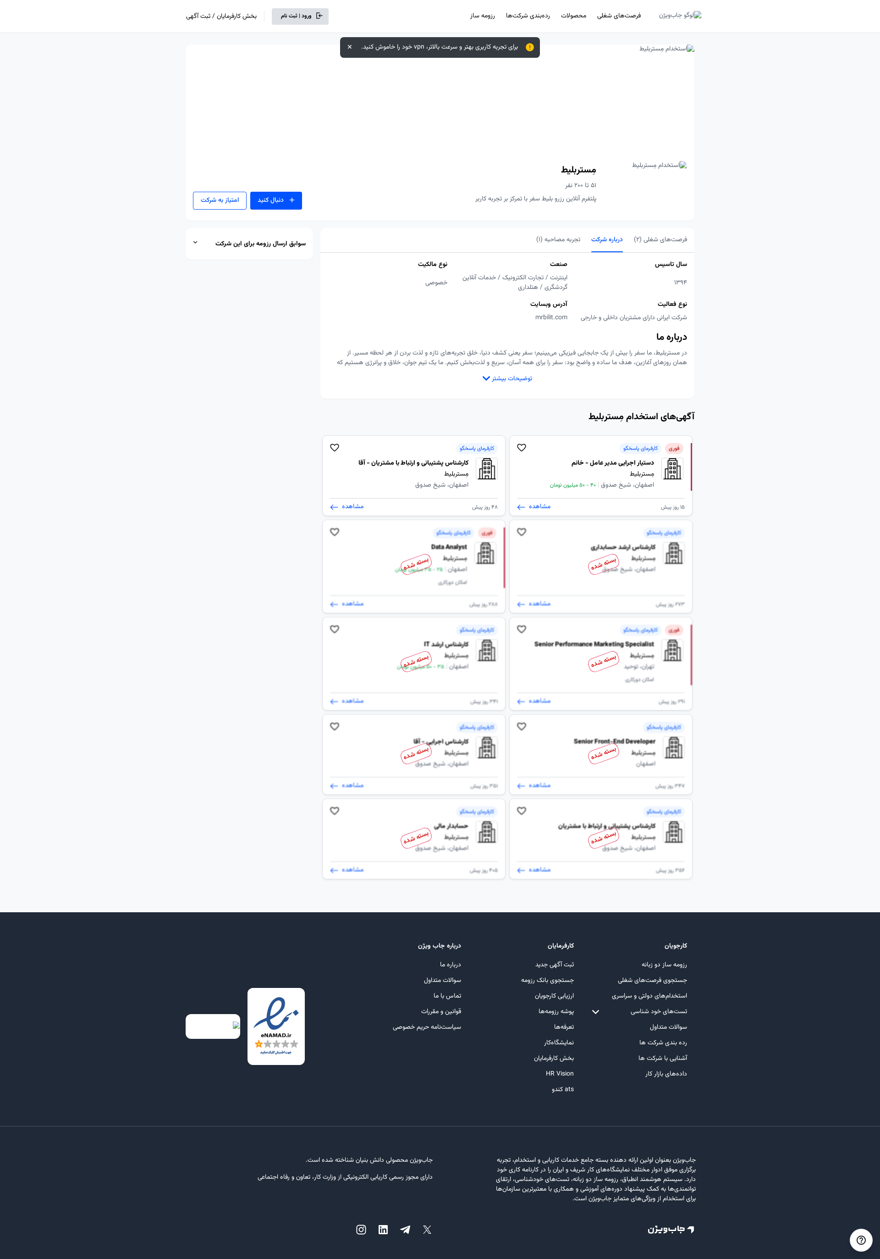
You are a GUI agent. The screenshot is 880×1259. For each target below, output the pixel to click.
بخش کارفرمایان (554, 1059)
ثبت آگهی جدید (554, 965)
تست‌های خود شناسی (659, 1012)
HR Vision (560, 1074)
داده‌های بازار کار (666, 1074)
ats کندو (563, 1090)
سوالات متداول (668, 1027)
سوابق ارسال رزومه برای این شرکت (260, 244)
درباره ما (450, 965)
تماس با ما (447, 996)
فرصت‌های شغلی (619, 16)
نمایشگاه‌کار (559, 1043)
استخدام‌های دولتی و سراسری (649, 996)
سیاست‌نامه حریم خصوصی (427, 1027)
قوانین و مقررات (441, 1012)
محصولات (573, 16)
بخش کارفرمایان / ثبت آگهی (221, 16)
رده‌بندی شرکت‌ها (528, 16)
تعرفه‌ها (564, 1027)
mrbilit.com (551, 318)
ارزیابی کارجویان (554, 996)
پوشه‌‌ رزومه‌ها (556, 1012)
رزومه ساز (482, 16)
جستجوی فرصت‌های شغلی (652, 981)
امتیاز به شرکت (220, 200)
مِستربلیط (578, 170)
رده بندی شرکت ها (663, 1043)
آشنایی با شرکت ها (662, 1059)
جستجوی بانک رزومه (547, 981)
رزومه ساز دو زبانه (664, 965)
